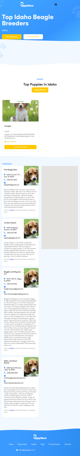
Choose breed (33, 37)
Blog (42, 444)
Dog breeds (22, 444)
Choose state (11, 37)
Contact (67, 444)
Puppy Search (40, 90)
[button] (55, 4)
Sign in (12, 210)
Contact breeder (20, 147)
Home (11, 444)
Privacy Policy (54, 444)
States (33, 444)
